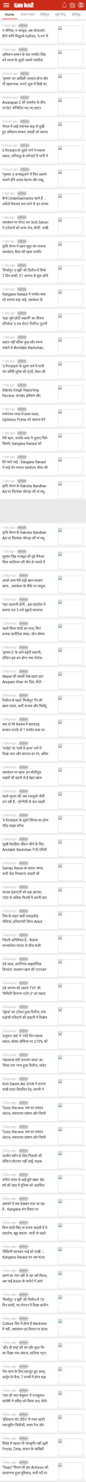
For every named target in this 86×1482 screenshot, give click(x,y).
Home (9, 14)
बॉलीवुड (76, 14)
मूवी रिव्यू (60, 14)
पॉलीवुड (44, 14)
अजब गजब (27, 14)
